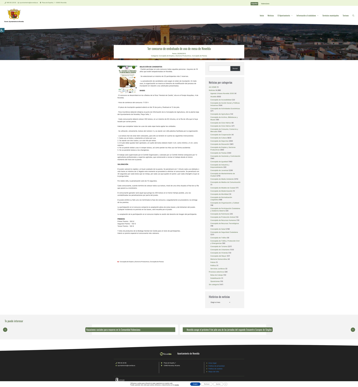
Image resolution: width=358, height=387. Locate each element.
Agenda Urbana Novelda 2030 (222, 93)
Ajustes (218, 384)
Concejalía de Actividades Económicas (225, 108)
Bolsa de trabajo (216, 275)
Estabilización (215, 278)
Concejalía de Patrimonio (219, 214)
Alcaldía (213, 97)
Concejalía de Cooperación (220, 135)
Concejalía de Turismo (218, 246)
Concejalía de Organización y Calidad (224, 203)
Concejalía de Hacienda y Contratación (225, 156)
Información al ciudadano (306, 15)
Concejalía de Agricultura (220, 114)
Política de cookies (215, 369)
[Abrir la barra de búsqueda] (353, 15)
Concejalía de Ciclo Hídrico (220, 123)
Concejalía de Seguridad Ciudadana (224, 232)
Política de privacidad (216, 366)
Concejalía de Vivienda (219, 253)
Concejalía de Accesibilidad (220, 100)
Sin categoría (214, 284)
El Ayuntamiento (284, 15)
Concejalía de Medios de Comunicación (225, 182)
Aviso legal (212, 363)
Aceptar (195, 384)
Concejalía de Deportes (219, 141)
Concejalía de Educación (219, 144)
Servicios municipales (330, 15)
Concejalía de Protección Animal (222, 217)
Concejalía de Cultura (218, 138)
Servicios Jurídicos (217, 269)
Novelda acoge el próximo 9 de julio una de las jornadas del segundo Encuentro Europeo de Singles (229, 329)
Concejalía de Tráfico (218, 238)
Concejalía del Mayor (218, 256)
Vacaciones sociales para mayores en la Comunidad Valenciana (113, 329)
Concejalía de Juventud (219, 170)
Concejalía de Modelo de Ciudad (222, 188)
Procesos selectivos (216, 272)
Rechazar (207, 384)
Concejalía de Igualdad (219, 162)
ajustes (177, 385)
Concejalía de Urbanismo (220, 250)
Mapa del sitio (213, 372)
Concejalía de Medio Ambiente (222, 179)
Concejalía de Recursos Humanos (223, 220)
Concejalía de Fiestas (199, 56)
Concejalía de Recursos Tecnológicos (224, 223)
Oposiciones (215, 281)
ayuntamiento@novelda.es (29, 2)
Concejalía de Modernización (221, 191)
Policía (212, 262)
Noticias (271, 15)
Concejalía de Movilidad (219, 194)
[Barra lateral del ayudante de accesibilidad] (2, 30)
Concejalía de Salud (218, 229)
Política (213, 265)
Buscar (235, 68)
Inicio (262, 15)
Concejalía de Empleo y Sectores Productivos (175, 56)
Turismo (346, 15)
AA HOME (212, 87)
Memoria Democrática (218, 259)
